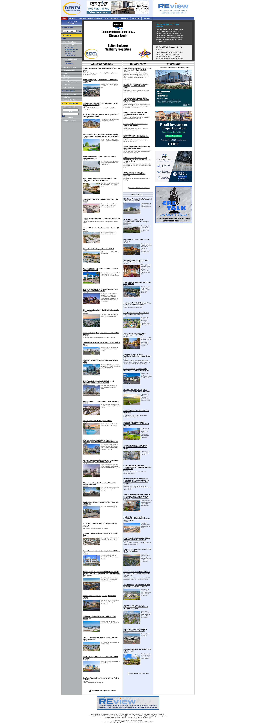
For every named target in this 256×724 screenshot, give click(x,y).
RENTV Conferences (111, 18)
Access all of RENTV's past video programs (174, 67)
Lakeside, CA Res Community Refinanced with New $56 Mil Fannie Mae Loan (136, 423)
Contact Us (135, 18)
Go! (80, 31)
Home (64, 18)
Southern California (70, 45)
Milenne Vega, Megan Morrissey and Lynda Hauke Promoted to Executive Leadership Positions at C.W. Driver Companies (136, 481)
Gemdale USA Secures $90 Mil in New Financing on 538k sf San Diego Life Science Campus (101, 460)
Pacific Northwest (69, 67)
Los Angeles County (71, 49)
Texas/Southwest (69, 70)
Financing (67, 79)
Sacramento (69, 63)
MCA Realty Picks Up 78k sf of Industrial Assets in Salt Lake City (137, 199)
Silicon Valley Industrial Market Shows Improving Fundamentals (136, 147)
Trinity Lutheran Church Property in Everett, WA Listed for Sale (135, 261)
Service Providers (69, 94)
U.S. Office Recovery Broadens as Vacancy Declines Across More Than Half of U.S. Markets (136, 99)
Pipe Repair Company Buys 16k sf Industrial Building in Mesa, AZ (135, 630)
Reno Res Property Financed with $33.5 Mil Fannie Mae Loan (137, 550)
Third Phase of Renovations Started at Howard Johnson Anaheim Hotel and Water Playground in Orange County (136, 496)
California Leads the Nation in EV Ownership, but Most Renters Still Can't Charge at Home (137, 159)
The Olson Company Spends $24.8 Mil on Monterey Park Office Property (136, 585)
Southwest (129, 716)
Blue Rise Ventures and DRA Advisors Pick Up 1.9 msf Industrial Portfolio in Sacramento (136, 573)
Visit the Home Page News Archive (104, 690)
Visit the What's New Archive (139, 188)
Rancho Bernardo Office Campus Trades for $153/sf (101, 401)
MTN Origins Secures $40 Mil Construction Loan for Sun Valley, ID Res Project (136, 221)
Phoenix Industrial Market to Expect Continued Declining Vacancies (135, 113)
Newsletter (124, 18)
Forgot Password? (70, 120)
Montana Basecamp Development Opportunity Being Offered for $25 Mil (136, 390)
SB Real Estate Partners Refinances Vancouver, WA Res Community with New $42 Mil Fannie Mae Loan (101, 135)
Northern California (70, 59)
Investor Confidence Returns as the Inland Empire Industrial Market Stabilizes (135, 85)
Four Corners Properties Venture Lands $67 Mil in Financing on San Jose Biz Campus (100, 179)
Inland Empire (69, 47)
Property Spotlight (69, 100)
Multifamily (67, 76)
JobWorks (67, 97)
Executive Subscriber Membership (90, 18)
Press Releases (68, 88)
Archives (66, 85)
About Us (72, 18)
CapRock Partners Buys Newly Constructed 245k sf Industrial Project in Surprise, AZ (136, 518)
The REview (66, 35)
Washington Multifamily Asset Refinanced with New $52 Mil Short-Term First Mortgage (135, 606)
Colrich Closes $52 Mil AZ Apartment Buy (97, 421)
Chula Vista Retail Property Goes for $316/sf (98, 249)
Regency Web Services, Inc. (124, 722)
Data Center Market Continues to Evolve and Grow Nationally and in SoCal (137, 69)
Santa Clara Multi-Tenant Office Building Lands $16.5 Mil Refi (134, 334)
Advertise (147, 18)
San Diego (68, 53)
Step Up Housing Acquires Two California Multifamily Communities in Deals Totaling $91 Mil (100, 441)
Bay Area (68, 61)
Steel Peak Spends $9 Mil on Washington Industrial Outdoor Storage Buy (137, 356)
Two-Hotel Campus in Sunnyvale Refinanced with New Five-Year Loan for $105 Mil (100, 289)
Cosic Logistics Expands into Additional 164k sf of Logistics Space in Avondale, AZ (137, 467)
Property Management (160, 716)
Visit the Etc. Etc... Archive (139, 673)
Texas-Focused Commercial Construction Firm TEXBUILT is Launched (134, 173)
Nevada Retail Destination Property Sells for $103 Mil (101, 218)
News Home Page (69, 42)
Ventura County (70, 55)
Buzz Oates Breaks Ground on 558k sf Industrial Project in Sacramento (136, 538)
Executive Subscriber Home (149, 714)
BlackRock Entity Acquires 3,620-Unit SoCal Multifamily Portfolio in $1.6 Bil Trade (98, 381)
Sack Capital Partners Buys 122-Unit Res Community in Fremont (136, 313)
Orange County (70, 51)
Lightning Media (148, 722)
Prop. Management (70, 82)
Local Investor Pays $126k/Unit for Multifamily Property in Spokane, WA (136, 369)
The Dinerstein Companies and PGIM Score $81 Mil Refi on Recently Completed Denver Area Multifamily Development (101, 573)
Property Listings (146, 717)
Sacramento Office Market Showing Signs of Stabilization (135, 124)
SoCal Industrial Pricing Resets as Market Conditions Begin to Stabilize (136, 136)
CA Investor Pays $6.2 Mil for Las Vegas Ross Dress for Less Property (137, 303)
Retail (65, 73)
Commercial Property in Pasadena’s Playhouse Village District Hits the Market (135, 446)
